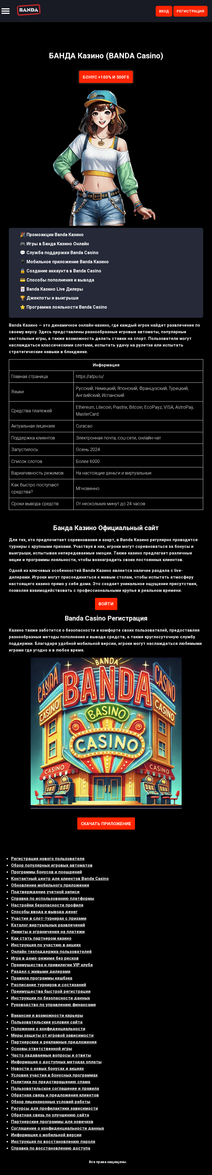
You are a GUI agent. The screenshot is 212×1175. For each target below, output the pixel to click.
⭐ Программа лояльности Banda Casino (63, 307)
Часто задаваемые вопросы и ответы (51, 1055)
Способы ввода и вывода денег (44, 911)
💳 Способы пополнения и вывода (57, 280)
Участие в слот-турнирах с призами (48, 918)
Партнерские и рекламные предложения (54, 1041)
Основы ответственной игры (41, 1048)
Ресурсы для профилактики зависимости (54, 1108)
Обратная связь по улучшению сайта (50, 1115)
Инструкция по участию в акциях (46, 944)
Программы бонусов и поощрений (46, 871)
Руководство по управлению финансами (53, 1004)
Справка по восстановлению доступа (50, 1148)
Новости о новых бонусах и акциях (47, 1068)
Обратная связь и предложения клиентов (55, 1095)
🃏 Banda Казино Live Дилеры (51, 289)
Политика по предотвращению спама (50, 1081)
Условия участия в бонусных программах (54, 1075)
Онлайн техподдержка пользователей (51, 951)
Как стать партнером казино (41, 938)
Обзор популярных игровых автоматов (51, 865)
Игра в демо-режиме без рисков (45, 958)
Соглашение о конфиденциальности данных (57, 1128)
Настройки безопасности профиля (47, 905)
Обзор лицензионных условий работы (50, 1101)
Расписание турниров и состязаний (48, 984)
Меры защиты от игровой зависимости (52, 1035)
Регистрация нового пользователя (47, 858)
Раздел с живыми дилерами (40, 971)
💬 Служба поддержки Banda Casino (59, 252)
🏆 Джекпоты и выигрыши (49, 298)
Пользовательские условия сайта (47, 1022)
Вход (164, 11)
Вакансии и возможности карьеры (47, 1015)
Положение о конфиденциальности (48, 1028)
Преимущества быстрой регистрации (51, 991)
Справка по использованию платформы (52, 898)
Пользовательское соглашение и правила (55, 1088)
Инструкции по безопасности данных (50, 998)
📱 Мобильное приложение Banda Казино (64, 261)
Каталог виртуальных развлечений (48, 925)
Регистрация (190, 11)
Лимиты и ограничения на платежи (48, 931)
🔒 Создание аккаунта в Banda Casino (60, 270)
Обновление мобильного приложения (50, 885)
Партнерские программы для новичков (52, 1121)
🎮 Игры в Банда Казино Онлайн (54, 243)
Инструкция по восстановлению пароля (53, 1141)
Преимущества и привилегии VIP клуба (52, 964)
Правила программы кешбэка (41, 978)
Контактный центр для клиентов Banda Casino (60, 878)
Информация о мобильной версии (46, 1134)
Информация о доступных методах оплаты (56, 1061)
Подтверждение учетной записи (45, 891)
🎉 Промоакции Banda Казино (52, 234)
